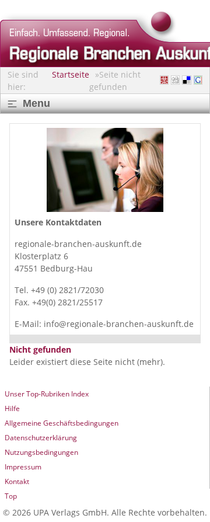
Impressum (23, 467)
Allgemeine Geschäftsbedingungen (61, 423)
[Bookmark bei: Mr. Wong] (164, 80)
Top (11, 496)
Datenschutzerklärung (41, 438)
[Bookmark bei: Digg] (175, 80)
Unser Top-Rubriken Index (47, 394)
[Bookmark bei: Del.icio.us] (186, 80)
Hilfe (12, 408)
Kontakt (17, 481)
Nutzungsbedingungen (41, 452)
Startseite (70, 74)
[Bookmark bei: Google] (198, 80)
